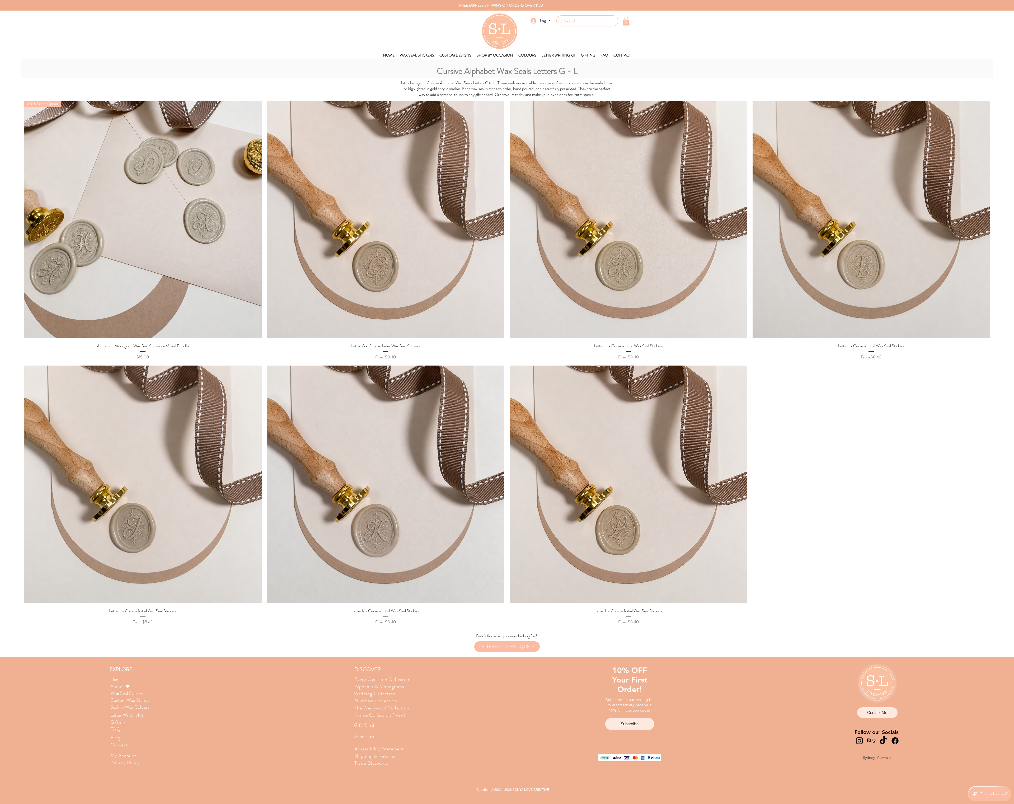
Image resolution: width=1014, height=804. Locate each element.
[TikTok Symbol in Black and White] (883, 740)
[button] (626, 21)
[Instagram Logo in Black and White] (859, 740)
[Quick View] (386, 219)
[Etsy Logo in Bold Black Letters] (871, 740)
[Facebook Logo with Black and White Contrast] (895, 740)
